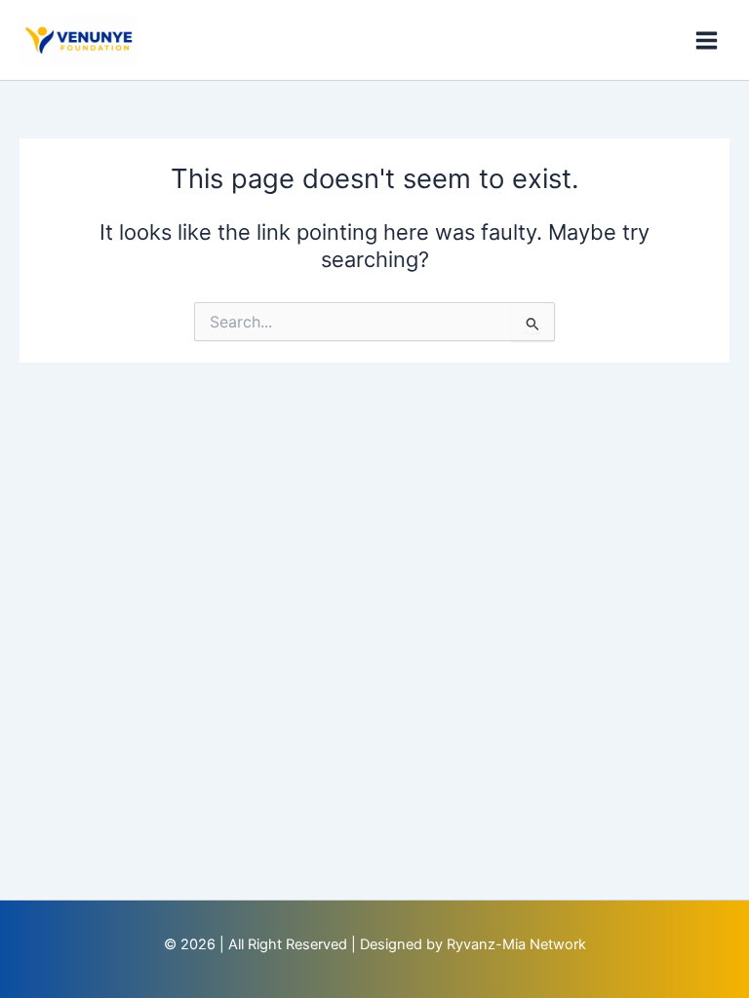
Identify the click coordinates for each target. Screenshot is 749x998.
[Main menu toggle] (706, 40)
